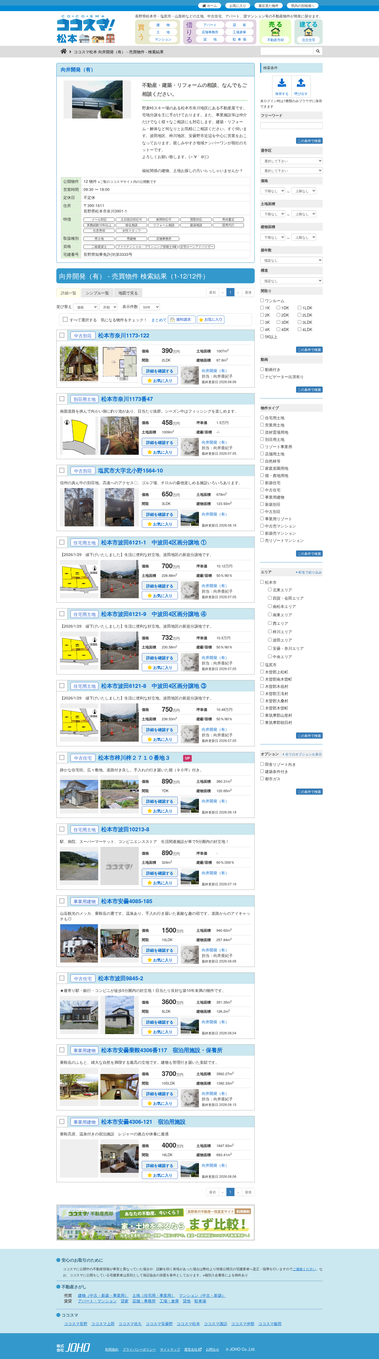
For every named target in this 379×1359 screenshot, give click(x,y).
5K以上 (270, 336)
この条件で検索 (309, 140)
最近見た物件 (269, 5)
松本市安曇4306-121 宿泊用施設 (144, 1121)
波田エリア (282, 640)
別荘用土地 (274, 439)
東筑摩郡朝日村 (278, 722)
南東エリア (282, 614)
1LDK (306, 307)
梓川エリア (282, 631)
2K (267, 315)
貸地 (187, 1301)
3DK (284, 322)
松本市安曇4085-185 (130, 901)
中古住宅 (272, 489)
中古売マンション (280, 526)
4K (267, 329)
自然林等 (272, 461)
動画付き (272, 369)
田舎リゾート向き (280, 764)
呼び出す (301, 93)
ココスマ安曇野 (159, 1323)
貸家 (124, 1301)
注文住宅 (308, 39)
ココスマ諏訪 (215, 1323)
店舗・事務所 (144, 1301)
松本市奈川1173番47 (130, 399)
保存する (282, 93)
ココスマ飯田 (270, 1323)
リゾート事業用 (278, 446)
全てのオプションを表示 (303, 754)
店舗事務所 (210, 31)
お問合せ (212, 1349)
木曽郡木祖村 (276, 686)
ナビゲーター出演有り (284, 376)
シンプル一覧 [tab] (97, 292)
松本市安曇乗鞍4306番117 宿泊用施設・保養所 (162, 1050)
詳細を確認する (159, 370)
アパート (210, 24)
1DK (284, 307)
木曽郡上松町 (276, 672)
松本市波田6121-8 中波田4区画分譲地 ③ (153, 685)
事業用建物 (274, 497)
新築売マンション (280, 533)
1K (267, 307)
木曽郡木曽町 (276, 708)
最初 (212, 292)
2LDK (306, 315)
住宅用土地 (274, 417)
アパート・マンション (97, 1301)
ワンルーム (274, 300)
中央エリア (282, 656)
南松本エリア (284, 606)
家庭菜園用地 (276, 468)
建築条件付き (276, 771)
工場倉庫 (239, 31)
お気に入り (237, 5)
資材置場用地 (276, 432)
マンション (163, 39)
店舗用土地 (274, 453)
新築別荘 (272, 504)
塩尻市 (270, 664)
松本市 (270, 582)
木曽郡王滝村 (276, 693)
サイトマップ (170, 1349)
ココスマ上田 (103, 1323)
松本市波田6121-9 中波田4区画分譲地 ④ (153, 614)
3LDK (306, 322)
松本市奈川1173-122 (127, 335)
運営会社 (191, 1349)
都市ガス (272, 778)
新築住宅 (272, 482)
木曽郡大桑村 (276, 700)
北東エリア (282, 589)
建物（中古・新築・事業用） (103, 1295)
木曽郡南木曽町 (278, 679)
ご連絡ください (304, 1268)
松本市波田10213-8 (128, 829)
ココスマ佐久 (130, 1323)
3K (267, 322)
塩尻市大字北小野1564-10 (134, 470)
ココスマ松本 (188, 1323)
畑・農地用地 (276, 475)
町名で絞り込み (310, 572)
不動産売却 (275, 39)
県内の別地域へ (302, 5)
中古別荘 (272, 511)
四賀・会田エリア (288, 598)
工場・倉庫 (169, 1301)
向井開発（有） (78, 69)
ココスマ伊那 (242, 1323)
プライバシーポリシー (139, 1349)
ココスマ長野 (75, 1323)
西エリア (280, 623)
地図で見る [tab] (128, 292)
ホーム (211, 5)
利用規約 (111, 1349)
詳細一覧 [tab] (68, 292)
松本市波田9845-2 (124, 978)
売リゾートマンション (284, 540)
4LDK (306, 329)
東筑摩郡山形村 (278, 715)
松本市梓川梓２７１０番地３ (138, 757)
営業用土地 (274, 425)
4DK (284, 329)
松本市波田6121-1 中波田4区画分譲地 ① (153, 542)
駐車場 (200, 1301)
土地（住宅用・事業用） (153, 1295)
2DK (284, 315)
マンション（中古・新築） (202, 1295)
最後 (248, 292)
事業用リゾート (278, 518)
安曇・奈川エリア (288, 648)
